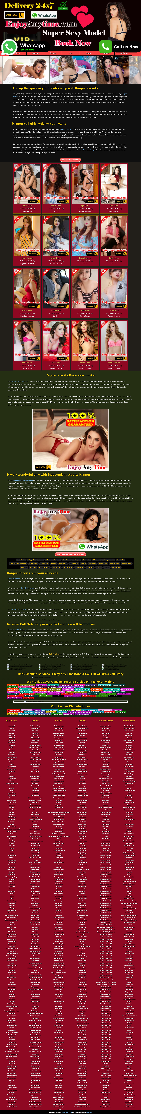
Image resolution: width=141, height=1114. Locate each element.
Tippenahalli (59, 754)
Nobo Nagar (59, 728)
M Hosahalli (59, 831)
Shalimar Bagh (82, 1071)
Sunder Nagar (82, 879)
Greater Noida (82, 771)
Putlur (59, 1109)
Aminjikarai (58, 1047)
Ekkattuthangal (59, 934)
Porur (59, 860)
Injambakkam (58, 874)
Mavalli (58, 802)
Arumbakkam (58, 992)
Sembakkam (59, 1090)
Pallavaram (58, 1015)
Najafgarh (82, 1011)
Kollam (83, 563)
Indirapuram (82, 908)
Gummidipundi (82, 733)
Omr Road (58, 912)
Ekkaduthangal (59, 963)
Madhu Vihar (82, 994)
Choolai (58, 1030)
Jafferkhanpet (82, 740)
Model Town (82, 1037)
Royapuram (58, 1073)
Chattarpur (82, 927)
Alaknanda (82, 788)
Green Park (82, 814)
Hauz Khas (82, 783)
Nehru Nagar (82, 1047)
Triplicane (82, 766)
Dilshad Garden (82, 936)
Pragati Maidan (82, 1025)
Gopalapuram (58, 924)
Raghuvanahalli (59, 781)
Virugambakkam (59, 948)
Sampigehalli (58, 757)
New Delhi (82, 1054)
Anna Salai (58, 927)
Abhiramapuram (59, 1042)
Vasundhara (82, 1097)
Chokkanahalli (58, 747)
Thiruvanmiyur (58, 901)
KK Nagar (59, 1013)
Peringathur (56, 567)
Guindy (58, 936)
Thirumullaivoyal (58, 1106)
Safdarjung (82, 857)
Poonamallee (58, 1037)
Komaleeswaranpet (58, 982)
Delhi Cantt (82, 802)
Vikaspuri (82, 891)
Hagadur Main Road (58, 821)
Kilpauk (58, 999)
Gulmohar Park (82, 1083)
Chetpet (58, 1027)
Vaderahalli (58, 769)
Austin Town (59, 857)
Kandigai (82, 745)
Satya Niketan (82, 1090)
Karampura (82, 963)
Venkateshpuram (58, 766)
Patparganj (82, 905)
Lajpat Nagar (82, 824)
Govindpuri (82, 944)
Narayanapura (58, 778)
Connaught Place (82, 795)
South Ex (82, 874)
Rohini (82, 855)
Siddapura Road (58, 843)
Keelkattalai (59, 1056)
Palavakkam (59, 984)
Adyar (59, 865)
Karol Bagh (82, 821)
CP (82, 867)
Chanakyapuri (82, 793)
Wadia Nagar (59, 977)
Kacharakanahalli (58, 750)
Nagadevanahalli (58, 764)
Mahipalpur (82, 829)
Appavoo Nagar (59, 932)
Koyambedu (59, 929)
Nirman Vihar (82, 1056)
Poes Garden (58, 920)
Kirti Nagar (82, 901)
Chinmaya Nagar (58, 987)
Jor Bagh (82, 953)
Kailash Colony (82, 956)
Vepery (58, 1011)
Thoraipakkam (58, 877)
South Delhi (82, 872)
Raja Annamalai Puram (58, 972)
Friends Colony (82, 809)
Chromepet (58, 1051)
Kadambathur (82, 726)
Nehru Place (82, 1049)
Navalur (58, 1023)
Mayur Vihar (82, 1001)
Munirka (82, 838)
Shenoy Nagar (58, 1078)
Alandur (58, 1044)
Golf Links (82, 975)
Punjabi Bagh (82, 853)
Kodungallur (74, 563)
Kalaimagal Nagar (58, 965)
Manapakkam (58, 1061)
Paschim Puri (82, 1059)
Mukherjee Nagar (82, 1008)
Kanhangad (44, 563)
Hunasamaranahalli (58, 795)
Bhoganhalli (59, 752)
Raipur (82, 776)
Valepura (59, 800)
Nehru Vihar (82, 1051)
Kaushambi (82, 982)
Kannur (53, 563)
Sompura (59, 848)
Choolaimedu (58, 960)
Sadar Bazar (82, 1087)
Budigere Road (59, 735)
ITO (82, 951)
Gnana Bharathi (59, 817)
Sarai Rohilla (82, 1068)
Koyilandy (92, 563)
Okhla (82, 843)
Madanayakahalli (58, 798)
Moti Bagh (82, 833)
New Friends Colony (82, 932)
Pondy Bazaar (58, 1025)
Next (6, 70)
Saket (82, 860)
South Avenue (82, 865)
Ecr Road (59, 915)
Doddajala (58, 809)
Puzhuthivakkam (58, 1097)
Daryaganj (82, 970)
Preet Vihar (82, 850)
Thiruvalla (90, 567)
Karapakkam (59, 1054)
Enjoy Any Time (67, 1112)
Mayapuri (82, 999)
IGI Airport (82, 1030)
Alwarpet (59, 867)
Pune (70, 53)
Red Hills (59, 1071)
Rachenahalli (58, 742)
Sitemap (89, 1112)
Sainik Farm (82, 1066)
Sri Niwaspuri (82, 1075)
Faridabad (82, 769)
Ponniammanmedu (82, 728)
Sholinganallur (58, 862)
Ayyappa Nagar (59, 819)
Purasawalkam (58, 1068)
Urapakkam (58, 881)
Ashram (82, 965)
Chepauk (59, 996)
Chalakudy (96, 560)
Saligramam (59, 941)
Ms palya (59, 853)
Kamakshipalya (59, 745)
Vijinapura (58, 826)
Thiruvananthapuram (53, 560)
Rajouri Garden (82, 896)
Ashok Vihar (82, 790)
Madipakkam (59, 884)
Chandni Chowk (82, 798)
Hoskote (58, 855)
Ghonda (82, 941)
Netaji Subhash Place (82, 1018)
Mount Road (59, 1020)
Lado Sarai (82, 989)
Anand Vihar (82, 1102)
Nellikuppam (59, 1099)
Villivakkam (58, 946)
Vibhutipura (59, 793)
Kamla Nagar (82, 960)
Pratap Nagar (82, 1061)
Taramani (59, 922)
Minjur (59, 1063)
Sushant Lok (82, 1092)
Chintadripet (59, 956)
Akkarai (82, 762)
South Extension (82, 915)
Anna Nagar (59, 872)
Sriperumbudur (59, 1039)
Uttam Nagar (82, 884)
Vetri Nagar (58, 1095)
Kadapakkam (82, 747)
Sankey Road (58, 738)
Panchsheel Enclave (82, 1023)
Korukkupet (82, 757)
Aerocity (82, 786)
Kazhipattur (82, 742)
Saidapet (59, 939)
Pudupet (58, 970)
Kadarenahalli (58, 783)
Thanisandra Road (59, 850)
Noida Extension (82, 774)
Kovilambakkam (59, 879)
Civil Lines (82, 1078)
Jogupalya (58, 805)
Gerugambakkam (58, 1104)
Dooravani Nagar (58, 733)
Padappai (59, 1066)
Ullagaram (58, 989)
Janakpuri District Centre (82, 1106)
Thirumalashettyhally (59, 790)
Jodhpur (82, 781)
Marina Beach (58, 953)
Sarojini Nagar (82, 862)
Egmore (58, 910)
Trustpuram (58, 975)
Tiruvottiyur (59, 1083)
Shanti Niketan (82, 1073)
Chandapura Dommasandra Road (59, 812)
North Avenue (82, 841)
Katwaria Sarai (82, 980)
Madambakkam (59, 1092)
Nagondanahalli (59, 762)
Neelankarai (59, 951)
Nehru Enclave (82, 1044)
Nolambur (82, 754)
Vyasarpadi (58, 1087)
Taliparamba (79, 567)
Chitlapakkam (58, 958)
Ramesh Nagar (82, 972)
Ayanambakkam (59, 1049)
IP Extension (82, 977)
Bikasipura (58, 740)
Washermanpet (82, 738)
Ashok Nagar (82, 929)
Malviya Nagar (82, 831)
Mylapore (59, 889)
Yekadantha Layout (58, 788)
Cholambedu (82, 752)
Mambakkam (59, 1102)
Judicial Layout (59, 771)
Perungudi (58, 1006)
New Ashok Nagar (82, 1020)
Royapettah (59, 891)
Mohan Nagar (82, 1042)
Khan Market (82, 987)
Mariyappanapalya (59, 814)
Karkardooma (82, 1027)
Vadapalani (58, 905)
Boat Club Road (59, 917)
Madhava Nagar (59, 726)
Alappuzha (86, 560)
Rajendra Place (82, 912)
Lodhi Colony (82, 992)
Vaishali (82, 893)
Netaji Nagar (82, 1015)
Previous (135, 70)
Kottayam (77, 560)
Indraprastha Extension (82, 1104)
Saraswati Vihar (82, 1085)
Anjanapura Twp (58, 824)
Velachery (59, 886)
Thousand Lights (58, 944)
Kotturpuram (59, 896)
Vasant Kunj (82, 886)
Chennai (53, 53)
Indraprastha (82, 948)
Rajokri (82, 917)
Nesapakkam (59, 1003)
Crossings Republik (82, 869)
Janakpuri (82, 819)
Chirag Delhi (82, 968)
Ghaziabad (82, 939)
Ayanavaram (59, 994)
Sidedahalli (58, 845)
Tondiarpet (58, 1085)
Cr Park (82, 934)
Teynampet (58, 903)
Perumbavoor (67, 567)
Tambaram (58, 1080)
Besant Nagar (58, 893)
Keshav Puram (82, 984)
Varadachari (59, 1008)
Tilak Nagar (82, 881)
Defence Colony (82, 800)
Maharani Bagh (82, 996)
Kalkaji (82, 958)
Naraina (82, 922)
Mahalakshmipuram (58, 833)
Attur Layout (59, 807)
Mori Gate (82, 1006)
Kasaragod (62, 563)
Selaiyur (58, 1075)
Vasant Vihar (82, 889)
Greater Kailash (82, 812)
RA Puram (59, 898)
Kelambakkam (58, 1059)
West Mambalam (58, 980)
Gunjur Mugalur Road (59, 759)
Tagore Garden (82, 1095)
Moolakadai (82, 730)
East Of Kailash (82, 807)
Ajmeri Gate (82, 1099)
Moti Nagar (82, 836)
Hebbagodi (58, 841)
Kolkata (88, 53)
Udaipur (82, 778)
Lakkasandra (58, 829)
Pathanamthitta (44, 567)
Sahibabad (82, 1063)
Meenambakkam (58, 1018)
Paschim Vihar (82, 898)
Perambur (59, 1035)
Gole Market (82, 1080)
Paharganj (82, 845)
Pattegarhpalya (59, 776)
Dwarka (82, 805)
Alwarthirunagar (82, 750)
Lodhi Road (82, 1032)
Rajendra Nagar (82, 910)
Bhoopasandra (59, 730)
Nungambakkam (58, 869)
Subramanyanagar (59, 786)
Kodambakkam (59, 1001)
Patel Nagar (82, 924)
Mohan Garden (82, 1039)
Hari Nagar (82, 817)
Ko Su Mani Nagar (59, 968)
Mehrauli (82, 1003)
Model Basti (82, 1035)
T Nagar (58, 908)
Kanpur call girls (67, 129)
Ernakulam (66, 560)
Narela (82, 1013)
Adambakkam (58, 1032)
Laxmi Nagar (82, 826)
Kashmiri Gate (82, 920)
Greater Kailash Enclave (82, 946)
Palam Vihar (82, 903)
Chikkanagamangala (58, 774)
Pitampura (82, 848)
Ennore (82, 735)
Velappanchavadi (82, 764)
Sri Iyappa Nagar (82, 759)
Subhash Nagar (82, 877)
